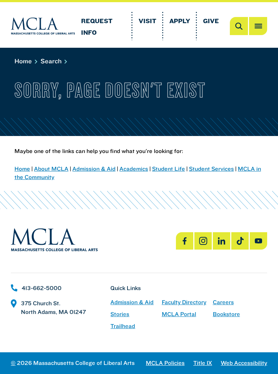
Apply (179, 21)
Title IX (202, 363)
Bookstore (226, 314)
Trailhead (122, 326)
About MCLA (51, 168)
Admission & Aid (93, 168)
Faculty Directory (184, 302)
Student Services (211, 168)
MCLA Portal (179, 314)
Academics (133, 168)
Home (24, 61)
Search (52, 61)
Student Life (168, 168)
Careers (223, 302)
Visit (147, 21)
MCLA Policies (165, 363)
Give (211, 21)
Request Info (97, 26)
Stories (119, 314)
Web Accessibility (244, 363)
